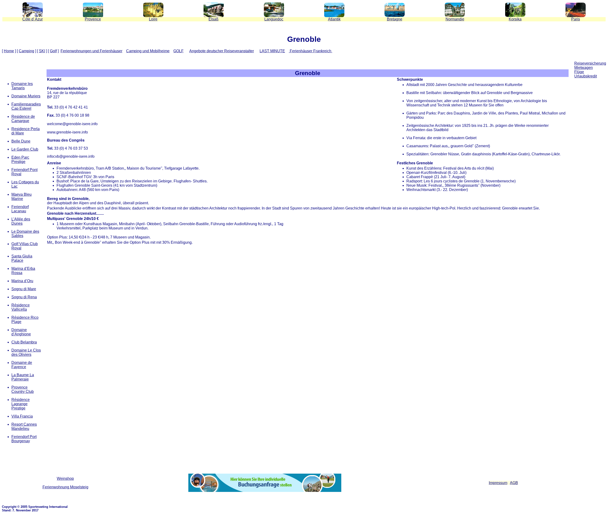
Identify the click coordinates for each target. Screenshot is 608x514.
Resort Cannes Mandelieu (24, 426)
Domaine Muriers (25, 96)
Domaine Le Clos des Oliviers (26, 352)
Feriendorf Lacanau (20, 209)
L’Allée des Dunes (20, 221)
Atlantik (334, 19)
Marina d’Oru (22, 281)
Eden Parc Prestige (20, 159)
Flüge (579, 72)
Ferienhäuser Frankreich (310, 51)
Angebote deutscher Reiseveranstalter (221, 51)
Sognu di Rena (24, 297)
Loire (153, 19)
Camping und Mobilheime (148, 51)
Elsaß (213, 19)
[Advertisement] (590, 119)
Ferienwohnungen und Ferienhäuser (91, 51)
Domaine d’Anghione (21, 332)
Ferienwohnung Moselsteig (65, 487)
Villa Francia (22, 416)
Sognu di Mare (23, 289)
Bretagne (394, 19)
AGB (514, 483)
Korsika (515, 19)
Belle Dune (20, 141)
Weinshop (65, 478)
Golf (53, 51)
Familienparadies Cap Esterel (26, 106)
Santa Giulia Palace (21, 258)
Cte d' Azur (32, 19)
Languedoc (273, 19)
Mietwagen (583, 68)
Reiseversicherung (590, 63)
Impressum (498, 483)
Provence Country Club (22, 389)
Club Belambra (24, 342)
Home (9, 51)
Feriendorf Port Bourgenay (24, 439)
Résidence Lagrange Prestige (20, 404)
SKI (42, 51)
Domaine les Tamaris (22, 86)
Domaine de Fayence (21, 365)
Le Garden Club (24, 149)
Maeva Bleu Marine (21, 196)
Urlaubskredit (585, 76)
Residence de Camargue (23, 118)
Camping (26, 51)
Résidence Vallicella (20, 307)
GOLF (178, 51)
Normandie (455, 19)
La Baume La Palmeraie (22, 377)
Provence (93, 19)
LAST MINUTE (272, 51)
